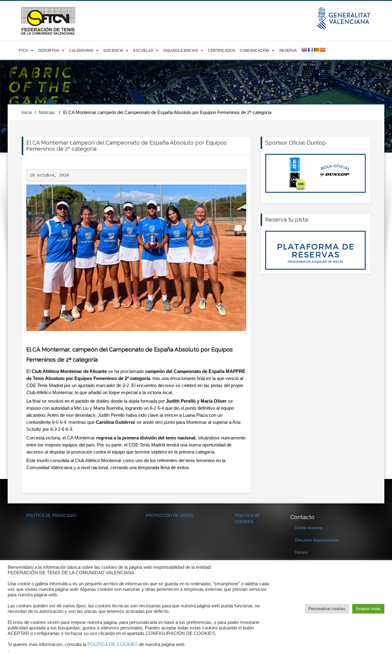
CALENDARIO (81, 50)
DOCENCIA (113, 50)
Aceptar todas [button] (368, 608)
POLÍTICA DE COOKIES (112, 644)
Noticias (47, 112)
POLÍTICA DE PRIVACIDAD (51, 515)
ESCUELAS (143, 50)
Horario (301, 552)
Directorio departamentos (317, 540)
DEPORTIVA (48, 50)
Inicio (26, 112)
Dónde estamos (309, 528)
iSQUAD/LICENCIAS (180, 50)
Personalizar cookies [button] (326, 608)
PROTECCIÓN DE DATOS (169, 515)
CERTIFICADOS (221, 50)
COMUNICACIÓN (254, 50)
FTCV (23, 50)
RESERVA (288, 50)
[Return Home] (48, 20)
